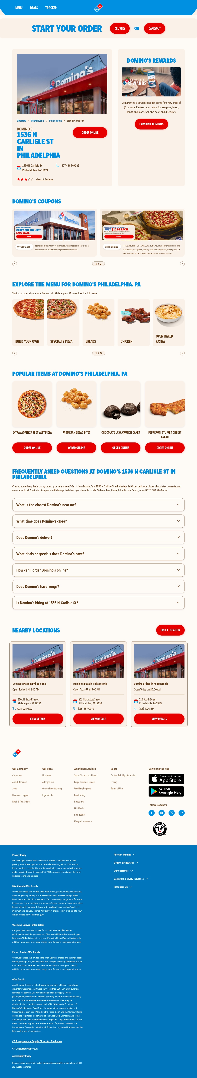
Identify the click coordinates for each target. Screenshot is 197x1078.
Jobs (14, 788)
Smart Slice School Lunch (86, 775)
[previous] (14, 263)
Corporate (17, 775)
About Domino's (19, 782)
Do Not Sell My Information (123, 775)
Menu (19, 7)
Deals (34, 7)
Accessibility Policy (21, 1056)
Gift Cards (78, 808)
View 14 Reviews (44, 179)
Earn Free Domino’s (151, 124)
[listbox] (98, 233)
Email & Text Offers (21, 801)
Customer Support (20, 795)
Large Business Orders (84, 782)
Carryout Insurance (83, 821)
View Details (37, 719)
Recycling (78, 801)
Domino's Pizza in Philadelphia (30, 683)
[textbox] (98, 488)
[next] (182, 263)
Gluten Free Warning (52, 788)
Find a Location (170, 630)
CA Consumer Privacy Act (25, 1048)
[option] (54, 233)
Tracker (51, 7)
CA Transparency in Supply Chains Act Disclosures (37, 1041)
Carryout (155, 28)
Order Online (90, 132)
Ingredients (47, 795)
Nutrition (46, 775)
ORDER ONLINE (32, 448)
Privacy (114, 782)
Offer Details (23, 246)
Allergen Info (48, 782)
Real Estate (79, 814)
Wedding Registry (82, 788)
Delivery (120, 28)
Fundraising (79, 795)
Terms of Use (117, 788)
